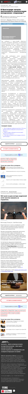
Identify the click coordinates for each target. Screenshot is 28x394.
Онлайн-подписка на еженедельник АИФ (12, 349)
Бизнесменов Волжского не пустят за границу (15, 171)
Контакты (4, 344)
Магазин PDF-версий (7, 348)
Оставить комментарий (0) (10, 148)
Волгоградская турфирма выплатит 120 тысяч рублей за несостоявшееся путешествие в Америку (14, 130)
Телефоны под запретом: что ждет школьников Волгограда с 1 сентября (15, 334)
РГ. (22, 267)
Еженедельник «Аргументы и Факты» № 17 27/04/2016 (13, 21)
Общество (9, 19)
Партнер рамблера (12, 387)
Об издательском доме (7, 346)
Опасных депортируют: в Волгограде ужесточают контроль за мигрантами (13, 326)
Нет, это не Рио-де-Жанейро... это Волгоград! (15, 184)
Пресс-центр (18, 346)
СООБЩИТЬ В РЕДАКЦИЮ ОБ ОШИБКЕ (11, 351)
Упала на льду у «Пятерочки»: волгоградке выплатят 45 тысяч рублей (13, 282)
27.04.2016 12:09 (4, 5)
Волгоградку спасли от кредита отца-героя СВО (16, 329)
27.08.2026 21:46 (4, 191)
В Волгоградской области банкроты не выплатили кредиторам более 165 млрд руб (15, 168)
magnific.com (4, 220)
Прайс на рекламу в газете (15, 344)
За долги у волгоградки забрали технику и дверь (16, 179)
